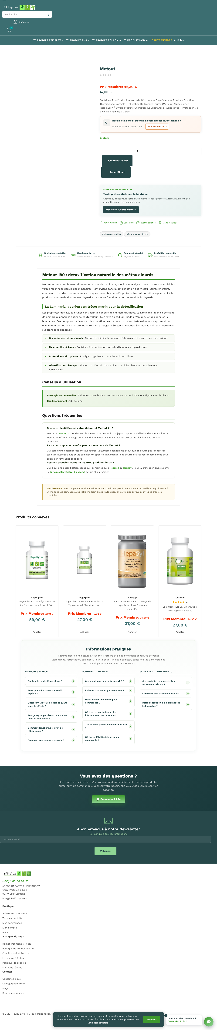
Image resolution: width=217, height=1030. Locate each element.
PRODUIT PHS (79, 40)
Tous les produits (12, 918)
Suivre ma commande (14, 913)
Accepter (151, 1019)
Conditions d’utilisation (15, 953)
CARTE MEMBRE (162, 40)
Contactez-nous (11, 978)
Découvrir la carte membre (121, 209)
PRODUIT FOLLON (107, 40)
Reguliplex (37, 597)
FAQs (5, 988)
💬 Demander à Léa (108, 799)
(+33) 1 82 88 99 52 (15, 881)
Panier (6, 932)
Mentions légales (12, 967)
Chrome (180, 597)
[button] (23, 30)
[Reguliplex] (37, 560)
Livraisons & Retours (14, 958)
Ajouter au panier (118, 160)
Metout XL (64, 433)
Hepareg (114, 468)
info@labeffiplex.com (14, 898)
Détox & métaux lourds (137, 234)
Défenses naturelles (111, 234)
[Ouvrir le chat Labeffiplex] (209, 1022)
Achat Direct (117, 172)
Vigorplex (84, 597)
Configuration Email (13, 983)
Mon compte (9, 927)
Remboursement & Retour (17, 943)
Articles (179, 40)
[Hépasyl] (132, 560)
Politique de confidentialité (18, 948)
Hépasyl (127, 468)
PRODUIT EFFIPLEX (49, 40)
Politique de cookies (14, 962)
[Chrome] (180, 560)
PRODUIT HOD (136, 40)
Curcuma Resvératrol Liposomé (67, 472)
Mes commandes (12, 923)
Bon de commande (13, 993)
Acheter (37, 632)
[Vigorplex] (85, 560)
